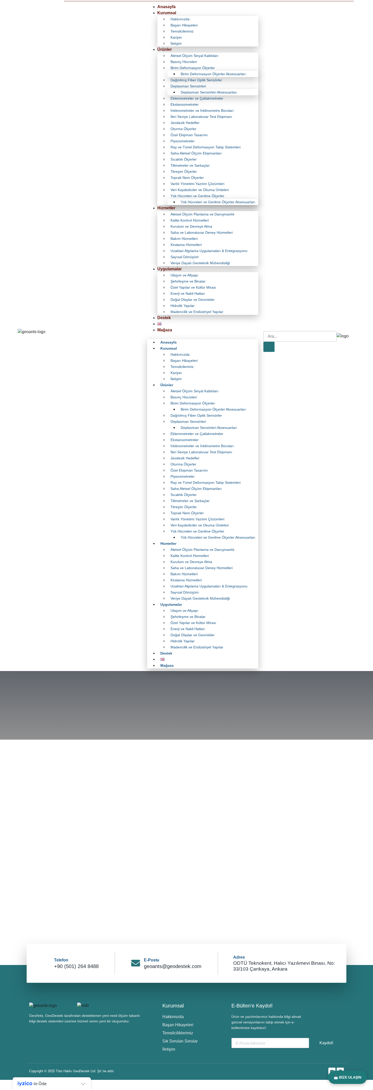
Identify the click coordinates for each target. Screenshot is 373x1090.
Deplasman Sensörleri (188, 86)
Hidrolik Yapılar (183, 306)
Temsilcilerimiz (182, 31)
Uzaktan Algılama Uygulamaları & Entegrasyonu (209, 251)
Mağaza (164, 330)
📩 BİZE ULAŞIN (347, 1077)
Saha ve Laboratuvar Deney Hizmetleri (202, 232)
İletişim (176, 43)
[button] (202, 336)
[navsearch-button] (267, 326)
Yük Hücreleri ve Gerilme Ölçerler (197, 196)
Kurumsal (166, 13)
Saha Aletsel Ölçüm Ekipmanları (196, 153)
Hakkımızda (180, 19)
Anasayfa (166, 7)
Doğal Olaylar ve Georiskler (193, 300)
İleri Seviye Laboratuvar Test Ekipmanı (201, 117)
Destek (164, 318)
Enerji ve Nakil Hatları (188, 293)
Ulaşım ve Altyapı (184, 275)
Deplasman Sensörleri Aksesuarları (209, 92)
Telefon (61, 960)
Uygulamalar (169, 269)
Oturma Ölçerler (183, 129)
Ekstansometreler (185, 104)
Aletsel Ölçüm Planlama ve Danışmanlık (202, 214)
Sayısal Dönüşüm (185, 257)
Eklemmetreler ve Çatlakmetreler (197, 98)
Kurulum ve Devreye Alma (191, 226)
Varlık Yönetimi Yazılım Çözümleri (197, 184)
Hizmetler (166, 208)
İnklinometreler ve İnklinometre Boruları (202, 110)
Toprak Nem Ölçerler (187, 178)
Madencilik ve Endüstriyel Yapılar (197, 312)
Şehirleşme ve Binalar (188, 281)
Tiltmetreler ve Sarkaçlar (190, 165)
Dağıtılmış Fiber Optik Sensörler (196, 80)
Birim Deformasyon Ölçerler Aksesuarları (213, 74)
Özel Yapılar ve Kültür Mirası (193, 287)
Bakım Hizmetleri (184, 239)
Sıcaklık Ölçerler (184, 159)
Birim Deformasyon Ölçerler (193, 68)
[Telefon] (45, 963)
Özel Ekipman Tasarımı (189, 135)
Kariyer (176, 37)
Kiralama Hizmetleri (186, 245)
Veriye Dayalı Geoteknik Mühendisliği (200, 263)
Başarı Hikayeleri (184, 25)
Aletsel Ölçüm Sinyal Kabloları (194, 56)
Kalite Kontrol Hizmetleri (190, 220)
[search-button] (269, 347)
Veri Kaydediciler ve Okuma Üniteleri (200, 190)
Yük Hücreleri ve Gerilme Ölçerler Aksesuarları (218, 202)
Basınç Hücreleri (184, 62)
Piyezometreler (183, 141)
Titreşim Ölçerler (184, 171)
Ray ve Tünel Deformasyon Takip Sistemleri (206, 147)
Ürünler (164, 49)
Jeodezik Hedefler (185, 123)
